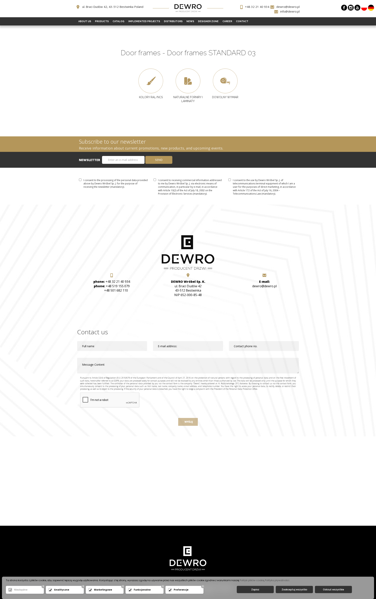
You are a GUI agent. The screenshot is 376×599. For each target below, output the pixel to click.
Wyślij (188, 421)
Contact (242, 21)
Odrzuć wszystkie (333, 589)
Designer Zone (208, 21)
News (190, 21)
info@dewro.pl (290, 11)
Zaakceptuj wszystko (294, 589)
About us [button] (84, 21)
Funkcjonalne (142, 589)
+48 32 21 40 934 (257, 7)
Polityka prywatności (277, 580)
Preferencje (181, 589)
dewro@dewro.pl (288, 7)
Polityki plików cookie (252, 580)
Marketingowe (103, 589)
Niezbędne (20, 589)
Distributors (173, 21)
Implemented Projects (144, 21)
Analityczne (61, 589)
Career (227, 21)
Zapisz (255, 589)
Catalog (118, 21)
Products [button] (102, 21)
